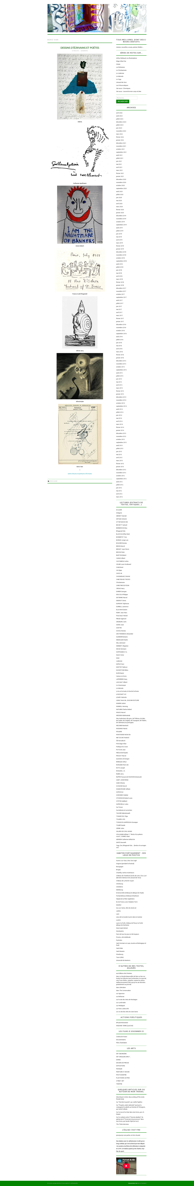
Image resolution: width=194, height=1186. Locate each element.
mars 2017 (119, 315)
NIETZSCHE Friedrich (122, 737)
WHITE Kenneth (121, 842)
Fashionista (132, 1183)
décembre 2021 (121, 143)
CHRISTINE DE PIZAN (122, 585)
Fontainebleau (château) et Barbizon (127, 896)
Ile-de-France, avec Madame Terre (127, 902)
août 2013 (119, 445)
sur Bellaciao (120, 996)
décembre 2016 (121, 324)
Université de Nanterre (123, 960)
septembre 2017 (121, 297)
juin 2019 (119, 234)
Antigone (119, 513)
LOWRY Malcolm (121, 697)
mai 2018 (119, 273)
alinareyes (84, 50)
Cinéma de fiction (121, 1036)
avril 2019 (119, 240)
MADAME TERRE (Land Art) (124, 1025)
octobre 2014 (120, 403)
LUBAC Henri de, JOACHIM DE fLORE (127, 700)
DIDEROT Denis (121, 600)
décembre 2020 (121, 179)
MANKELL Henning (122, 706)
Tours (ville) (120, 957)
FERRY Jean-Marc (121, 612)
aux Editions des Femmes (124, 973)
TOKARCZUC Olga (122, 816)
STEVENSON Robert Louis (124, 798)
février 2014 (120, 427)
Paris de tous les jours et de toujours (127, 934)
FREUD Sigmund (121, 619)
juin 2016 (119, 342)
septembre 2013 (121, 442)
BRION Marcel (120, 546)
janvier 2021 (120, 176)
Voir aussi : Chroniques (123, 88)
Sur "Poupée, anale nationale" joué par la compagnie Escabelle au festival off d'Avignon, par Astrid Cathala (130, 1107)
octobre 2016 (120, 330)
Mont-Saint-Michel (122, 928)
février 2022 (120, 137)
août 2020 (119, 191)
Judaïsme (119, 661)
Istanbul (118, 905)
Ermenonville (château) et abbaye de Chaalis (130, 893)
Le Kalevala (119, 76)
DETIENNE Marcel (121, 597)
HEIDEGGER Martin (122, 640)
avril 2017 (119, 312)
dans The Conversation (123, 990)
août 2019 (119, 228)
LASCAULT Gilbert (121, 682)
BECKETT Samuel (121, 525)
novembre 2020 (121, 182)
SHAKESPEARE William (123, 789)
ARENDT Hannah (121, 516)
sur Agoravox (120, 993)
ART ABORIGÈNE (121, 1053)
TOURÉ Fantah (120, 825)
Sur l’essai (119, 807)
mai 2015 (119, 382)
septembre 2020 (121, 188)
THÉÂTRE (119, 1084)
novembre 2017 (121, 291)
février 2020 (120, 209)
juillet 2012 (119, 485)
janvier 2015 (120, 394)
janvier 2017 (120, 321)
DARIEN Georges (121, 591)
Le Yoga (118, 79)
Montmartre (120, 931)
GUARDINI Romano (122, 637)
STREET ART (120, 1081)
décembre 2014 (121, 397)
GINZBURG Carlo (121, 622)
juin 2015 (119, 379)
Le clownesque (121, 685)
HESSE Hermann (121, 649)
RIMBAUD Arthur (121, 762)
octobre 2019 (120, 222)
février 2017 (120, 318)
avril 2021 (119, 167)
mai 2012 (119, 491)
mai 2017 (119, 309)
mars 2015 (119, 388)
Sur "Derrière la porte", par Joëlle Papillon (129, 1102)
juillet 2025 (119, 119)
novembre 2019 (121, 219)
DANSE (118, 1060)
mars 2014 (119, 424)
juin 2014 (119, 415)
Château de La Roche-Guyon (125, 881)
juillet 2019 (119, 231)
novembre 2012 (121, 472)
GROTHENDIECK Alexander (124, 634)
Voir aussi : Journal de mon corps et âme (128, 91)
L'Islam (118, 64)
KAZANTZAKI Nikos (122, 670)
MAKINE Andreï (121, 703)
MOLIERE (119, 731)
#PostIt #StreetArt (122, 1022)
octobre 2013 (120, 439)
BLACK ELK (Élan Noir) (123, 534)
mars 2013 (119, 460)
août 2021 (119, 155)
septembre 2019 (121, 225)
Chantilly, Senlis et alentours (125, 872)
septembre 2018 (121, 261)
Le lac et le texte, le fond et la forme (127, 691)
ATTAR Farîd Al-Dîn (122, 522)
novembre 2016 (121, 327)
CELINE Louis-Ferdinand (123, 564)
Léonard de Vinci (121, 82)
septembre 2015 (121, 370)
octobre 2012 (120, 475)
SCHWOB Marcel (121, 786)
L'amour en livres (121, 676)
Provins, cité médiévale (123, 937)
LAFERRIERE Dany (121, 679)
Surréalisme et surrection (124, 810)
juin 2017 (119, 306)
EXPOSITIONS (120, 1066)
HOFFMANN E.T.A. (121, 652)
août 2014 (119, 409)
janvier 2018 (120, 285)
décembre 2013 (121, 433)
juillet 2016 (119, 339)
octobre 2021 (120, 149)
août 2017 (119, 300)
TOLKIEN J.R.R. (120, 819)
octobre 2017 (120, 294)
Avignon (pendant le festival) (125, 863)
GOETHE (119, 628)
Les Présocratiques (122, 85)
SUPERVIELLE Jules (122, 804)
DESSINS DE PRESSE (122, 1063)
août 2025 (119, 116)
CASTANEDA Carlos (122, 561)
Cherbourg (119, 884)
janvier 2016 (120, 358)
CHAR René (119, 567)
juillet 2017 (119, 303)
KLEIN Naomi (120, 673)
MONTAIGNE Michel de (123, 734)
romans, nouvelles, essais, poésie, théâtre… (130, 47)
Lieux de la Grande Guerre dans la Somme (129, 917)
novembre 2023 (121, 131)
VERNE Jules (120, 828)
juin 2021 (119, 161)
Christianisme (120, 582)
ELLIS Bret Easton (121, 609)
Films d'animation (121, 1042)
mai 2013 (119, 454)
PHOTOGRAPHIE (121, 1075)
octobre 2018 (120, 258)
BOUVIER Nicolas (121, 543)
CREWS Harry (120, 588)
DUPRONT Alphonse (122, 603)
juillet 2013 (119, 448)
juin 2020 (119, 197)
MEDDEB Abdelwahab (123, 715)
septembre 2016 (121, 333)
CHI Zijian (119, 570)
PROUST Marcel (121, 756)
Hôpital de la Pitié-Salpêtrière (125, 899)
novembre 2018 (121, 255)
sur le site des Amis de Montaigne (126, 999)
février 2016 (120, 355)
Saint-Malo (119, 948)
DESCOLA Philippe (122, 594)
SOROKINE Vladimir (122, 795)
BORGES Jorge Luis (122, 540)
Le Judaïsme (120, 73)
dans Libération (121, 987)
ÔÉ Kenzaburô (120, 740)
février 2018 (120, 282)
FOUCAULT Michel (122, 615)
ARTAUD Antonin (121, 519)
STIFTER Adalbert (121, 801)
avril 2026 (119, 113)
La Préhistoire (120, 67)
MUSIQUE (119, 1069)
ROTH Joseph (120, 768)
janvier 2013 (120, 466)
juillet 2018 (119, 267)
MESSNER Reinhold (122, 725)
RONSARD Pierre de (122, 765)
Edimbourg (119, 890)
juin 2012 (119, 488)
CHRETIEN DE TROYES (123, 579)
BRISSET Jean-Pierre (122, 549)
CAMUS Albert (120, 558)
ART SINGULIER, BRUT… (123, 1057)
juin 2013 (119, 451)
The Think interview (122, 1124)
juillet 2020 (119, 194)
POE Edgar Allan (121, 743)
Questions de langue (122, 759)
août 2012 (119, 482)
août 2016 (119, 336)
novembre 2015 (121, 364)
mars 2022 (119, 134)
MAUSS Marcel (120, 712)
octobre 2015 (120, 367)
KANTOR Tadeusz (121, 667)
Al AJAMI (119, 510)
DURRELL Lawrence (122, 606)
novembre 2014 (121, 400)
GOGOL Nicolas (121, 631)
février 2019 (120, 246)
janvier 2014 (120, 430)
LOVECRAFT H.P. (121, 694)
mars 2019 (119, 243)
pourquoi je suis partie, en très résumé (128, 1135)
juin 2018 (119, 270)
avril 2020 (119, 203)
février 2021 (120, 173)
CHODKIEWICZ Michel (123, 576)
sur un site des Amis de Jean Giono (127, 1011)
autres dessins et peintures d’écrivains (80, 473)
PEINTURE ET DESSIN (122, 1072)
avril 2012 (119, 494)
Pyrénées (119, 940)
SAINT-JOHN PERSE (122, 780)
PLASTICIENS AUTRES (123, 1078)
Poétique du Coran (122, 746)
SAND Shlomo (120, 783)
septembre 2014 (121, 406)
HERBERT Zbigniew (122, 646)
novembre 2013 (121, 436)
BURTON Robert (121, 555)
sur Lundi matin (121, 1002)
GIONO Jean (120, 625)
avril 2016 (119, 349)
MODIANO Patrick (121, 728)
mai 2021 (119, 164)
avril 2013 (119, 457)
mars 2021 (119, 170)
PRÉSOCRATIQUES (122, 753)
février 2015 (120, 391)
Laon (117, 914)
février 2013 (120, 463)
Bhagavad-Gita (120, 531)
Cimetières (119, 887)
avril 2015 (119, 385)
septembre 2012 (121, 479)
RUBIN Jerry (120, 774)
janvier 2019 (120, 249)
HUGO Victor (120, 655)
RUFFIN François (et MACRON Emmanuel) (129, 777)
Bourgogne (119, 866)
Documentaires (121, 1039)
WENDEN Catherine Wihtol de (125, 839)
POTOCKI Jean (120, 750)
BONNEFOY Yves (121, 537)
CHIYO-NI (119, 573)
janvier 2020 (120, 212)
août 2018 (119, 264)
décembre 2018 (121, 252)
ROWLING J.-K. (120, 771)
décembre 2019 (121, 215)
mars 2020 (119, 206)
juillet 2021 (119, 158)
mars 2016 (119, 352)
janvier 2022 (120, 140)
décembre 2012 (121, 469)
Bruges (118, 869)
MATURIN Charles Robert (124, 709)
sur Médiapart (120, 1005)
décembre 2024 (121, 122)
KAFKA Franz (120, 664)
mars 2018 (119, 279)
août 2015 (119, 373)
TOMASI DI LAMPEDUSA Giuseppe (127, 822)
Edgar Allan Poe (121, 61)
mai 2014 (119, 418)
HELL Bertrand (120, 643)
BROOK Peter (120, 552)
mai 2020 (119, 200)
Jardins (118, 911)
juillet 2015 (119, 376)
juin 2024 (119, 128)
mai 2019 (119, 237)
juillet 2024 (119, 125)
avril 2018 (119, 276)
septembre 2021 (121, 152)
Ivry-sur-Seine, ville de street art (126, 908)
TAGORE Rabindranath (123, 813)
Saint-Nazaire (120, 951)
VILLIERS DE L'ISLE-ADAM (124, 831)
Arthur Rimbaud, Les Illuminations (126, 58)
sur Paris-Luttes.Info (122, 1008)
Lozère (118, 920)
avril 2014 (119, 421)
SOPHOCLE (119, 792)
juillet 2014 (119, 412)
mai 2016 (119, 345)
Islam (117, 658)
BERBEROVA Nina (121, 528)
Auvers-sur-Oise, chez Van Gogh (126, 860)
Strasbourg (119, 954)
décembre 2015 (121, 361)
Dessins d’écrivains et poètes (80, 47)
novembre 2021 (121, 146)
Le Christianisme (121, 70)
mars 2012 (119, 497)
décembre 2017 (121, 288)
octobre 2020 (120, 185)
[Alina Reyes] (97, 18)
